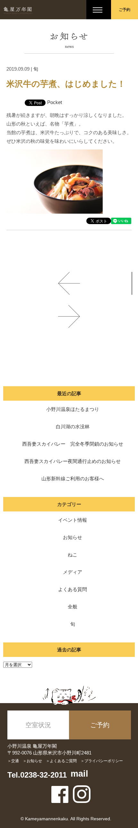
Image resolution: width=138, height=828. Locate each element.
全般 (72, 606)
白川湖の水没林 (73, 426)
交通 (15, 761)
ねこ (72, 554)
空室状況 (38, 724)
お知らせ (72, 537)
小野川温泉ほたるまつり (72, 409)
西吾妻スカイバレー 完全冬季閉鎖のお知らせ (72, 444)
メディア (72, 572)
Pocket (54, 102)
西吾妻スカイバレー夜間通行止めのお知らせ (72, 461)
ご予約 (124, 9)
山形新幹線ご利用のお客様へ (72, 478)
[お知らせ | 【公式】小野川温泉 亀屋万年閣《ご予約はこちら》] (17, 9)
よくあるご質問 (63, 761)
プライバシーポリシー (103, 761)
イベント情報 (72, 520)
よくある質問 (72, 589)
